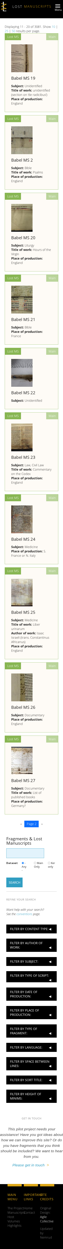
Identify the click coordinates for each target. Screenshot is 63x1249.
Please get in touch (29, 1165)
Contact (29, 1212)
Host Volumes (14, 1219)
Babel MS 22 (23, 392)
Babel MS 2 (22, 160)
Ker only (51, 864)
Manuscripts (16, 1212)
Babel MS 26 (23, 707)
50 (13, 31)
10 (53, 27)
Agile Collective (47, 1219)
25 (6, 31)
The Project (16, 1208)
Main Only (38, 864)
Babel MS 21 (23, 319)
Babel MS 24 (23, 539)
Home (28, 1208)
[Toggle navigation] (57, 8)
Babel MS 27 (23, 780)
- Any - (24, 866)
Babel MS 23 (23, 457)
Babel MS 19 (23, 78)
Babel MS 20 (23, 237)
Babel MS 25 (23, 612)
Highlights (14, 1225)
